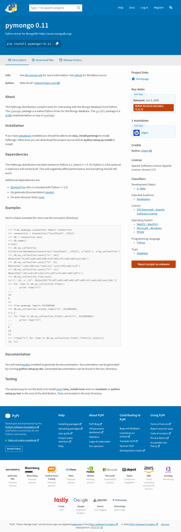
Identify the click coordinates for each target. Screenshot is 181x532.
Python (141, 243)
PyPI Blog (94, 424)
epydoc (49, 192)
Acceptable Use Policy (158, 444)
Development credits (131, 450)
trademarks (76, 524)
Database (142, 253)
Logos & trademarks (99, 441)
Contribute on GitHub (127, 435)
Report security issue (161, 429)
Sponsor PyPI (127, 446)
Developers (143, 199)
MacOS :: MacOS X (147, 224)
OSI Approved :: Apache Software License (151, 211)
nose (41, 197)
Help (120, 8)
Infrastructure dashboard (96, 430)
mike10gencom (45, 83)
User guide (64, 433)
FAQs (61, 446)
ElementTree (18, 187)
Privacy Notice (158, 438)
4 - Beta (141, 189)
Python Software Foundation (20, 427)
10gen (144, 151)
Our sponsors (96, 446)
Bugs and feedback (130, 428)
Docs (132, 8)
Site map (165, 524)
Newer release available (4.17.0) (149, 107)
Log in (144, 8)
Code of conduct (159, 433)
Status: (22, 440)
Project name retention (65, 439)
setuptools (25, 136)
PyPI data (138, 94)
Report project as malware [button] (154, 264)
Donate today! (14, 448)
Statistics (94, 437)
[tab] (17, 60)
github (78, 75)
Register (159, 8)
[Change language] (171, 7)
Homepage (142, 79)
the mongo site (33, 75)
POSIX (140, 232)
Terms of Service (159, 424)
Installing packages (68, 424)
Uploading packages (69, 429)
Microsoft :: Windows (149, 228)
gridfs (8, 115)
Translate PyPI (127, 441)
